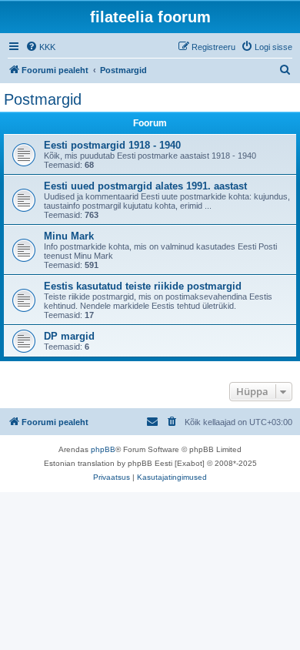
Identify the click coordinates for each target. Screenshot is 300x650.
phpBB (103, 449)
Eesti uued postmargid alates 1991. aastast (145, 186)
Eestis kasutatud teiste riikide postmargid (143, 286)
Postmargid (43, 99)
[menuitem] (40, 47)
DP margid (69, 336)
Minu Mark (69, 236)
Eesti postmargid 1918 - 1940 (112, 145)
